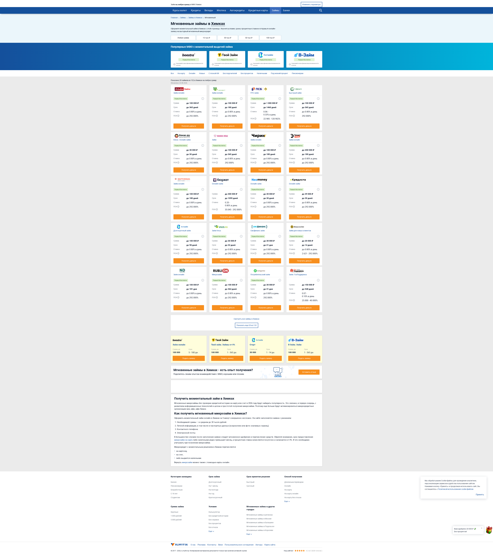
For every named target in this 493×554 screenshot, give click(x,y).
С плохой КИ (214, 73)
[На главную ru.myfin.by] (179, 544)
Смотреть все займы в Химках (246, 319)
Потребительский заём (260, 274)
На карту (181, 73)
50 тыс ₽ (248, 37)
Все (172, 73)
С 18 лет (174, 493)
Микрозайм (217, 274)
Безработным (176, 489)
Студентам (175, 497)
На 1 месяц (213, 486)
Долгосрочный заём (182, 230)
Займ (214, 139)
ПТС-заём (254, 93)
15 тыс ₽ (206, 37)
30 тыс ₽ (227, 37)
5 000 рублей (176, 519)
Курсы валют (180, 10)
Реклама (201, 544)
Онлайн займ (294, 183)
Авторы (259, 544)
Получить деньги (189, 126)
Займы (275, 10)
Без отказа (213, 527)
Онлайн (192, 73)
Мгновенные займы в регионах (259, 515)
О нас (193, 544)
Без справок (214, 519)
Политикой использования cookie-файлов (455, 489)
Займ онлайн (178, 93)
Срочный (250, 486)
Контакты (211, 544)
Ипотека (221, 10)
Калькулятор (214, 512)
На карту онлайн (291, 493)
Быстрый (250, 482)
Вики (220, 544)
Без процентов (247, 73)
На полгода (213, 489)
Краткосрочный (215, 497)
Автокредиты (237, 10)
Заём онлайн (178, 274)
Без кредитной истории (218, 516)
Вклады (209, 10)
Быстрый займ (295, 93)
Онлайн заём (255, 183)
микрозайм (187, 462)
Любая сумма (183, 37)
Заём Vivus (216, 230)
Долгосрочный (215, 482)
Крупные (174, 512)
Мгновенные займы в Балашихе (259, 522)
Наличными (262, 73)
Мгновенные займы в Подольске (260, 526)
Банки (286, 10)
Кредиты (196, 10)
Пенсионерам (297, 73)
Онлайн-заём (217, 183)
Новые (202, 73)
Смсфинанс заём (257, 230)
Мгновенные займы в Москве (258, 518)
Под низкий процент (279, 73)
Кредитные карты (258, 10)
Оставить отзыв (309, 372)
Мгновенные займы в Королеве (259, 530)
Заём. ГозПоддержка (298, 274)
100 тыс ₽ (270, 37)
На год (211, 493)
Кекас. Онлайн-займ (182, 139)
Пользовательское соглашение (239, 544)
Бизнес (174, 482)
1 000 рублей (176, 516)
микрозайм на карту (183, 439)
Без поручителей (230, 73)
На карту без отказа (292, 497)
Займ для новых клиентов (300, 230)
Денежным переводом (293, 482)
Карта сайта (269, 544)
